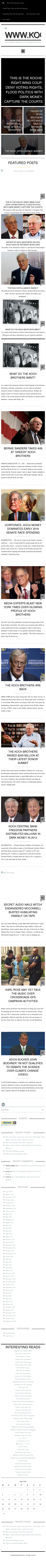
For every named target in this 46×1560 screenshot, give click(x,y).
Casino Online (23, 1446)
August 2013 (10, 1222)
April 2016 (9, 1191)
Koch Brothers (10, 1333)
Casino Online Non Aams (23, 1365)
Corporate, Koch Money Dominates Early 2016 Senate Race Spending (23, 528)
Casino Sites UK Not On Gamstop (23, 1401)
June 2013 (9, 1228)
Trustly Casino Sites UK (23, 1407)
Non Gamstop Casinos (23, 1356)
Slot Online (6, 19)
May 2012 (9, 1265)
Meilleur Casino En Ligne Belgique (23, 1427)
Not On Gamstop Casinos (23, 1379)
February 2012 (10, 1273)
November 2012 (11, 1248)
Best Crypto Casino (23, 1421)
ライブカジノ (23, 1438)
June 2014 (9, 1214)
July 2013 (9, 1225)
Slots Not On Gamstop (23, 1370)
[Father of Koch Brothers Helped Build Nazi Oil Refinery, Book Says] (23, 226)
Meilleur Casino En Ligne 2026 (23, 1455)
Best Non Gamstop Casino (23, 1413)
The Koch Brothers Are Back (23, 687)
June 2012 (9, 1262)
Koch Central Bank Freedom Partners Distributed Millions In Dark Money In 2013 (23, 831)
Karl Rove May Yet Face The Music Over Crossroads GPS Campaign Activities (23, 995)
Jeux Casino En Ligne (23, 1424)
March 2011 (9, 1304)
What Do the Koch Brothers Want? (23, 329)
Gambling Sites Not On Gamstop (13, 14)
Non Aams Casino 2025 (23, 1353)
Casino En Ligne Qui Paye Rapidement (23, 1458)
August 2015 (10, 1203)
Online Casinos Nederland (23, 1396)
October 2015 (10, 1200)
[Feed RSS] (3, 3)
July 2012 (9, 1259)
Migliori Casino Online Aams (23, 1418)
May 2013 (9, 1231)
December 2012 (11, 1245)
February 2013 (10, 1239)
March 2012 (9, 1270)
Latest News (9, 1336)
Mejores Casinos (23, 1475)
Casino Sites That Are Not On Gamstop (15, 8)
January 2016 (10, 1194)
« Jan (3, 1513)
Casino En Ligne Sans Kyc (23, 1469)
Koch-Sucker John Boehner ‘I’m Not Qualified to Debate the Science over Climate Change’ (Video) (23, 1066)
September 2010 (11, 1321)
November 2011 (11, 1282)
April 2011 (9, 1301)
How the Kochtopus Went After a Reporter (12, 125)
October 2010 (10, 1318)
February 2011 (10, 1307)
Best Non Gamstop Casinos (15, 3)
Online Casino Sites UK (23, 1410)
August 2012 (10, 1256)
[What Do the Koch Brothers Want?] (23, 312)
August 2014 (10, 1211)
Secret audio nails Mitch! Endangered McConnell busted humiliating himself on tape (23, 910)
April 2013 (9, 1234)
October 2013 (10, 1220)
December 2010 (11, 1313)
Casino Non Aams (23, 1449)
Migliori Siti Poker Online (23, 1466)
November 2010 (11, 1315)
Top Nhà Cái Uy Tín (23, 1441)
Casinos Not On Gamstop (23, 1359)
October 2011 (10, 1284)
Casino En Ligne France (23, 1373)
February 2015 (10, 1206)
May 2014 (9, 1217)
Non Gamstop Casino (33, 14)
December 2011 (11, 1279)
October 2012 (10, 1251)
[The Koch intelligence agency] (23, 268)
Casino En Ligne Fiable (23, 1472)
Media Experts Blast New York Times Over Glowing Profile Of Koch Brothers (23, 608)
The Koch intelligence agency (24, 151)
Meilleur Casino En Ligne (23, 1435)
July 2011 (9, 1293)
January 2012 (10, 1276)
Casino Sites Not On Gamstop (23, 1404)
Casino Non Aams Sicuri (23, 1463)
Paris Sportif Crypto (23, 1368)
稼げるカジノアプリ (23, 1444)
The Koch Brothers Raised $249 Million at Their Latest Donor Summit (23, 757)
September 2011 (11, 1287)
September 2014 (11, 1208)
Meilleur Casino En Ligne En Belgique (23, 1430)
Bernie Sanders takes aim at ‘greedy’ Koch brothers (23, 452)
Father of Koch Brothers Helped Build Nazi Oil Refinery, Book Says (35, 121)
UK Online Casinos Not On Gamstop (23, 1415)
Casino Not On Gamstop (23, 1390)
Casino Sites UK (23, 1387)
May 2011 (9, 1299)
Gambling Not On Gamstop (23, 1384)
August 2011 (10, 1290)
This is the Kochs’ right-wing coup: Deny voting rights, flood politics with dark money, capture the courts (23, 90)
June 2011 (9, 1296)
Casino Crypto (23, 1461)
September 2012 (11, 1253)
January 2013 (10, 1242)
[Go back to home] (23, 33)
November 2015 (11, 1197)
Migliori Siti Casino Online (23, 1351)
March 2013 (9, 1237)
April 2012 (9, 1268)
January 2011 (10, 1310)
